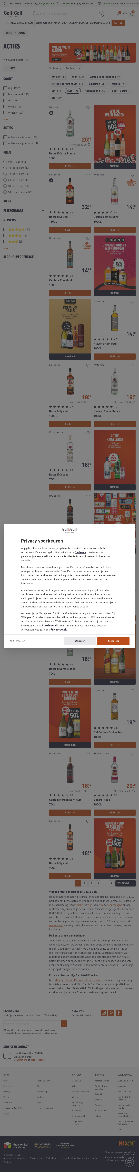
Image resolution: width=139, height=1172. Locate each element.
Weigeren (80, 641)
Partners (80, 552)
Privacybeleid (59, 629)
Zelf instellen (17, 641)
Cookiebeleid (50, 625)
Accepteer (113, 641)
